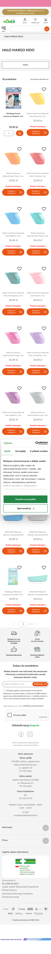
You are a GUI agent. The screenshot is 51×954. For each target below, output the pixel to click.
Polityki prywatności (33, 706)
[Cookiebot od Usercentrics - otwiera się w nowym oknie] (36, 443)
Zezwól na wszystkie (25, 499)
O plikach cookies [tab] (39, 451)
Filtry (25, 65)
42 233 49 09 (25, 798)
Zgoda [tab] (7, 451)
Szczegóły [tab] (20, 451)
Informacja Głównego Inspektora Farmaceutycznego (17, 895)
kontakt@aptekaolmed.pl (25, 815)
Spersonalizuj (24, 508)
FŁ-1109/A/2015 (10, 884)
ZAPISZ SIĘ (38, 684)
